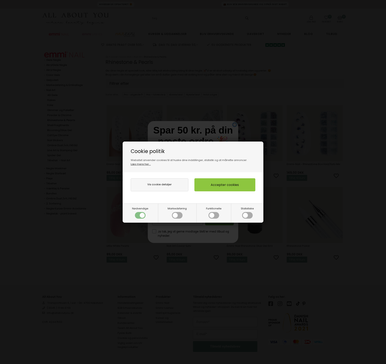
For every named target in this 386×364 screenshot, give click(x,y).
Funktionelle (214, 208)
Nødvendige (140, 208)
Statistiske (247, 208)
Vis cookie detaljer (159, 184)
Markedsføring (177, 208)
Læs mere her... (141, 164)
